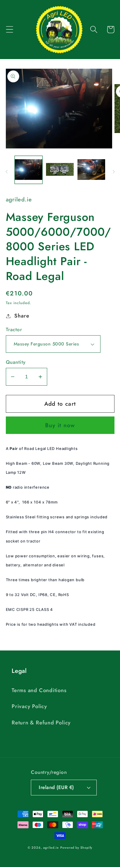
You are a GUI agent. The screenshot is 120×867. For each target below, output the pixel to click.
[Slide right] (113, 171)
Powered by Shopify (76, 847)
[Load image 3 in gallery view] (91, 170)
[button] (9, 29)
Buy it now (60, 425)
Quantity (16, 362)
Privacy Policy (29, 706)
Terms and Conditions (39, 690)
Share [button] (21, 316)
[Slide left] (6, 171)
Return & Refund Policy (41, 722)
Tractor (14, 329)
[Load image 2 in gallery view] (60, 170)
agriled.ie (51, 847)
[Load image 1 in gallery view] (29, 170)
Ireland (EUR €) (56, 787)
